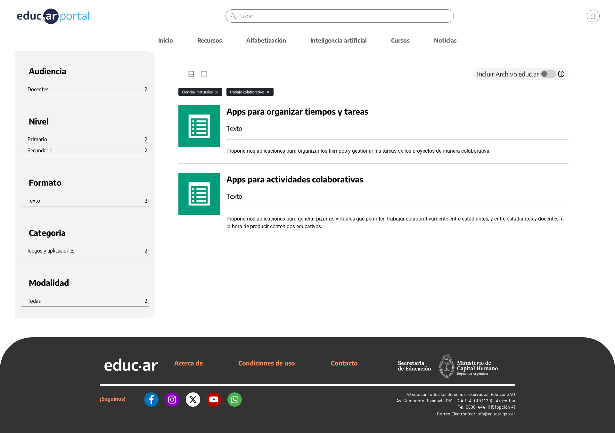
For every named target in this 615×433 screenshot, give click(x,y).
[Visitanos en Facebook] (151, 399)
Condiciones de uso (266, 363)
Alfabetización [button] (266, 40)
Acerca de (188, 363)
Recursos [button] (209, 40)
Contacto (344, 363)
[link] (593, 16)
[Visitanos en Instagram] (172, 399)
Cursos (400, 40)
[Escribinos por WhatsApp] (234, 399)
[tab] (191, 74)
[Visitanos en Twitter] (193, 399)
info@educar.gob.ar (495, 413)
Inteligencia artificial (338, 40)
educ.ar (419, 394)
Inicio (165, 40)
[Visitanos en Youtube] (214, 399)
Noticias (445, 40)
